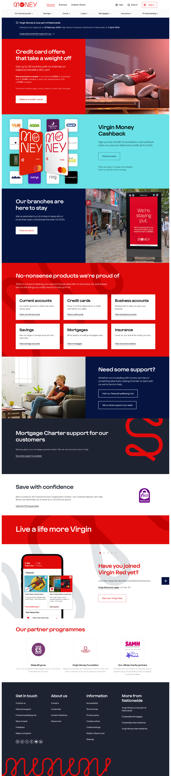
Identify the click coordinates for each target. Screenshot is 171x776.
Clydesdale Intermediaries (134, 722)
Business (63, 5)
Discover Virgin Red (112, 598)
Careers (55, 703)
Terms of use (92, 709)
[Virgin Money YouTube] (36, 741)
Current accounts (23, 13)
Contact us (20, 703)
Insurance (125, 13)
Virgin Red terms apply (108, 587)
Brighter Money (78, 5)
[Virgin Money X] (27, 741)
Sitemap (90, 739)
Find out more (111, 156)
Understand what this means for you (35, 34)
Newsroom (56, 721)
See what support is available (29, 456)
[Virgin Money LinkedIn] (41, 741)
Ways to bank (21, 721)
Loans (83, 13)
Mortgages (104, 13)
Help (121, 5)
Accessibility (92, 703)
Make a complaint (23, 733)
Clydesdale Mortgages (132, 716)
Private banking (149, 13)
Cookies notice (93, 721)
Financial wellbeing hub (26, 715)
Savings (46, 13)
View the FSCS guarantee (27, 506)
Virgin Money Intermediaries (134, 728)
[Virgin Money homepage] (26, 4)
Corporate (56, 709)
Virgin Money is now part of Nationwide (134, 709)
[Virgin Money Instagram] (17, 741)
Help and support (23, 709)
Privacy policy (92, 715)
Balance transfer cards (31, 99)
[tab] (100, 553)
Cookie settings (93, 727)
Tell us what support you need (117, 405)
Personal (51, 5)
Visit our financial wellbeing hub (118, 393)
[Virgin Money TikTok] (22, 741)
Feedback (20, 727)
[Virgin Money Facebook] (31, 741)
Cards (65, 13)
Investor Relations (59, 715)
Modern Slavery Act (95, 733)
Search (134, 5)
